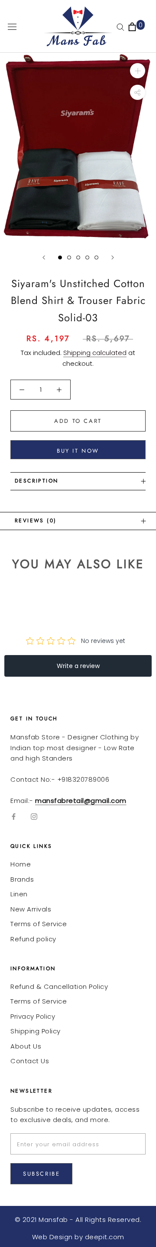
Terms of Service (38, 923)
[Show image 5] (96, 257)
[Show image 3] (78, 257)
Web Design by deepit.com (78, 1236)
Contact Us (29, 1060)
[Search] (120, 26)
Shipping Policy (35, 1031)
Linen (19, 893)
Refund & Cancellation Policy (59, 986)
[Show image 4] (87, 257)
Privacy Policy (32, 1016)
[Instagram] (34, 816)
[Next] (112, 257)
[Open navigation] (12, 26)
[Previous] (43, 257)
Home (20, 864)
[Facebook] (13, 816)
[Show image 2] (69, 257)
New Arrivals (30, 909)
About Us (25, 1046)
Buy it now (78, 451)
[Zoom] (137, 70)
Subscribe (41, 1174)
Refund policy (33, 938)
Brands (22, 879)
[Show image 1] (60, 257)
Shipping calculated (95, 352)
